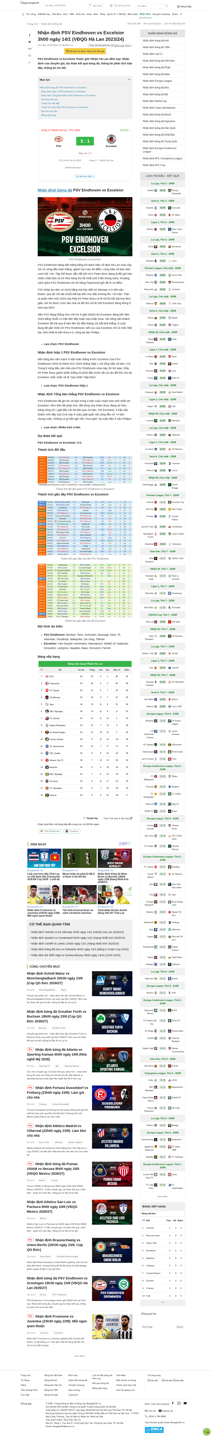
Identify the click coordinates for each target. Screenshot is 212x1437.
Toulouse (149, 371)
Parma (150, 325)
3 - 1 (163, 558)
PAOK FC (149, 811)
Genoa (150, 318)
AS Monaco (177, 449)
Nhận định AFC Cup (154, 165)
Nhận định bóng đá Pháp (156, 67)
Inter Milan (148, 699)
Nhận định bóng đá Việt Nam (159, 60)
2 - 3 (163, 874)
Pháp (102, 14)
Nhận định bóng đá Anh (156, 40)
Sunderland (177, 527)
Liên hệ (152, 1411)
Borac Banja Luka (177, 903)
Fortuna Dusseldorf (60, 1104)
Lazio (174, 261)
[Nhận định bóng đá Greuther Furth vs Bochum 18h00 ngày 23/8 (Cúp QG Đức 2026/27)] (112, 1021)
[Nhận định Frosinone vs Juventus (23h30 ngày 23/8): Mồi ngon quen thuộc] (112, 1326)
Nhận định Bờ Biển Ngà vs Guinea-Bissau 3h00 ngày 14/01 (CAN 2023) (75, 955)
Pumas (54, 1180)
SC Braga (149, 1031)
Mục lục (45, 79)
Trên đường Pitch (122, 5)
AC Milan (176, 215)
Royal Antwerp (149, 341)
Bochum (42, 1028)
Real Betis (148, 607)
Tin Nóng (25, 1380)
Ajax (174, 894)
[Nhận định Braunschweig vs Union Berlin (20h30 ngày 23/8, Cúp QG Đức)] (112, 1250)
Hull (148, 1296)
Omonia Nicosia (175, 848)
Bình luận (133, 14)
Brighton (149, 275)
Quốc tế (111, 14)
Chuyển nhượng (161, 14)
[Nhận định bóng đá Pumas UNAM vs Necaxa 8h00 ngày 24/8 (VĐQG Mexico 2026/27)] (112, 1174)
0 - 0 (163, 744)
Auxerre (175, 668)
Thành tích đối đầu (50, 103)
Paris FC (176, 378)
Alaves (175, 978)
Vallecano (149, 978)
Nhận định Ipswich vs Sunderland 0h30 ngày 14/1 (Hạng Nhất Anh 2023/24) (78, 937)
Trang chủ (26, 1375)
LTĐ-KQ (121, 14)
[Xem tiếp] (162, 1303)
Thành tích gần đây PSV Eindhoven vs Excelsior (64, 107)
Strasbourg (177, 593)
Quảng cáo (167, 1411)
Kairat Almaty (147, 1139)
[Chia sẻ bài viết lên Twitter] (29, 42)
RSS (147, 1404)
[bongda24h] (23, 14)
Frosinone (58, 1333)
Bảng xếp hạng (48, 115)
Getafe (150, 190)
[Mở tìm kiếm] (166, 6)
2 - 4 (163, 894)
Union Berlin (45, 1256)
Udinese (149, 706)
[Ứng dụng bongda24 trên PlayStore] (167, 1380)
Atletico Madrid (75, 1142)
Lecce (174, 470)
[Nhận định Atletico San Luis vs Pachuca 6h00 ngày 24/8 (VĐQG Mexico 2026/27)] (112, 1212)
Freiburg (42, 1104)
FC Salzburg (177, 1157)
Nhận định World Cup (155, 101)
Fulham (150, 1288)
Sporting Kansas (71, 1066)
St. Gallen (176, 794)
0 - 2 (163, 1174)
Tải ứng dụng (154, 1375)
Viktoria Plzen (175, 827)
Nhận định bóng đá (55, 190)
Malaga (175, 1125)
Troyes (150, 378)
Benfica (150, 993)
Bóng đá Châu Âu (53, 1385)
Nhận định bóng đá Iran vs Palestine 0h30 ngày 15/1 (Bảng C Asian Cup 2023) (80, 949)
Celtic (150, 1080)
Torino (150, 215)
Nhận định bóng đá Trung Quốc (160, 141)
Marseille (149, 593)
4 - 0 (163, 593)
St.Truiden (148, 846)
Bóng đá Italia (51, 1395)
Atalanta (149, 208)
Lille (173, 406)
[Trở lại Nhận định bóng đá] (29, 62)
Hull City (149, 509)
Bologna (149, 261)
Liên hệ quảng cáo (125, 1390)
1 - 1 (163, 731)
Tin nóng (31, 14)
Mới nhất (97, 5)
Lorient (175, 364)
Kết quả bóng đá (152, 23)
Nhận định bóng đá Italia (156, 74)
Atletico (150, 435)
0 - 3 (163, 1139)
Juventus (44, 1333)
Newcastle (148, 289)
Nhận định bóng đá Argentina (159, 121)
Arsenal (150, 502)
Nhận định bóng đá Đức (156, 87)
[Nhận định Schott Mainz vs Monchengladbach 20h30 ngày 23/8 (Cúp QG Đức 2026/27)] (112, 983)
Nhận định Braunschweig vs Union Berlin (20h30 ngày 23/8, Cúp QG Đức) (55, 1245)
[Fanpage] (173, 1403)
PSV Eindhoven (52, 831)
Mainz (64, 990)
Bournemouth (178, 282)
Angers (150, 406)
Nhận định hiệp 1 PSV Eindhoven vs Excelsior (63, 91)
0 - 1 (163, 752)
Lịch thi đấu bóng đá (174, 23)
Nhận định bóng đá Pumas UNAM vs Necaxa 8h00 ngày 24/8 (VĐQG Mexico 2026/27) (53, 1168)
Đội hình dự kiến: (49, 111)
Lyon (174, 371)
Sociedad (176, 607)
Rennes (150, 229)
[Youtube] (185, 1403)
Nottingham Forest (148, 535)
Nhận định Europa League (157, 81)
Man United (177, 509)
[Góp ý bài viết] (29, 55)
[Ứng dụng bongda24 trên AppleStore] (178, 1380)
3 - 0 (163, 502)
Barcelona (176, 246)
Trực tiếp (25, 1395)
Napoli (174, 318)
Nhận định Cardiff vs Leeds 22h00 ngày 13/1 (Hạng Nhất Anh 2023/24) (75, 943)
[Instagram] (179, 1403)
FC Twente (148, 867)
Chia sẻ (180, 1327)
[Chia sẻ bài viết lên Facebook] (29, 35)
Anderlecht (176, 1139)
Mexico (42, 1180)
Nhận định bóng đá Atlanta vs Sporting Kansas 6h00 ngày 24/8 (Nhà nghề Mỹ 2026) (57, 1054)
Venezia (149, 470)
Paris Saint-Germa (177, 231)
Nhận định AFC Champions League (162, 158)
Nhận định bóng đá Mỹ (155, 94)
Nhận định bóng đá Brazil (157, 114)
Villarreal (58, 1142)
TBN (71, 14)
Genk (174, 339)
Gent (151, 929)
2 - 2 (163, 884)
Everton (150, 516)
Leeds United (178, 534)
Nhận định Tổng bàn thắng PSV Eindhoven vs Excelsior (68, 95)
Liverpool (176, 289)
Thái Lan (149, 622)
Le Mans (149, 356)
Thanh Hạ (92, 818)
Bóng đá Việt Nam (53, 1375)
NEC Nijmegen (149, 1089)
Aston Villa (44, 1142)
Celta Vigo (176, 303)
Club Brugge (147, 484)
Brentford (149, 544)
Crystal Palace (175, 518)
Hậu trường (74, 1390)
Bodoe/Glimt (177, 1087)
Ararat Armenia (175, 733)
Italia (89, 14)
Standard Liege (149, 577)
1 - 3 (163, 902)
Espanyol (149, 392)
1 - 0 (163, 607)
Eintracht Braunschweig (67, 1256)
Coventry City (178, 502)
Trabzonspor (147, 752)
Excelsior (74, 831)
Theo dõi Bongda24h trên (102, 45)
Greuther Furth (58, 1028)
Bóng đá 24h (134, 23)
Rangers (149, 964)
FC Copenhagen (177, 1186)
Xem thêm (80, 1356)
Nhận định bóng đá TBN (156, 47)
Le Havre (149, 449)
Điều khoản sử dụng (126, 1380)
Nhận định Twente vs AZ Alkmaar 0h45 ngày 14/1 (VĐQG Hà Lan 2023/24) (77, 932)
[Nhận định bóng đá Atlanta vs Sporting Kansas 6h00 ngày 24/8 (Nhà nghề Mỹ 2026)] (112, 1059)
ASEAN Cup (44, 14)
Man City (149, 282)
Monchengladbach (47, 990)
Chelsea (150, 1265)
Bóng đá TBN (51, 1390)
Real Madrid (177, 392)
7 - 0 (163, 759)
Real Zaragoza (149, 560)
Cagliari (175, 325)
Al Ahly (175, 1066)
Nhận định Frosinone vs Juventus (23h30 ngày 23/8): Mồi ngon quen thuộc (57, 1321)
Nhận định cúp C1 (153, 54)
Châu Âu (80, 14)
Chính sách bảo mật (126, 1385)
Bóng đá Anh (51, 1380)
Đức (96, 14)
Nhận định (145, 14)
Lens (151, 668)
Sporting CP (44, 1066)
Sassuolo (176, 208)
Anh (65, 14)
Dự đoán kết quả (49, 99)
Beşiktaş (149, 721)
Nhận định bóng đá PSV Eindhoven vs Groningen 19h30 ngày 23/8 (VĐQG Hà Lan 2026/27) (57, 1283)
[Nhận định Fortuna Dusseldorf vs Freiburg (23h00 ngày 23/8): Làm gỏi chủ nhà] (112, 1098)
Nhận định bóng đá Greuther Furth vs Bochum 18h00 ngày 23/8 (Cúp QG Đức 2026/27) (56, 1016)
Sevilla (175, 653)
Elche (150, 246)
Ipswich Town (147, 527)
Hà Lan (43, 1295)
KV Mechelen (178, 682)
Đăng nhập (185, 6)
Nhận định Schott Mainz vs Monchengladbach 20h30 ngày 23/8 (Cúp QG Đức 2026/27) (55, 978)
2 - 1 (163, 936)
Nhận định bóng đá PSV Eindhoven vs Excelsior (63, 87)
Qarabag (175, 867)
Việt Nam (56, 14)
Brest (174, 356)
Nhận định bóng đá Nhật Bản (159, 134)
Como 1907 (177, 706)
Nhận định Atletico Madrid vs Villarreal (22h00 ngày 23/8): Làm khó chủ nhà (56, 1130)
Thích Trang (147, 1327)
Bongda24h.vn (177, 1422)
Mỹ (57, 1066)
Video (175, 14)
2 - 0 (163, 576)
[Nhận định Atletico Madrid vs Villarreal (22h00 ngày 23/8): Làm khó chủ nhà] (112, 1136)
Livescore (73, 1395)
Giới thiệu (121, 1375)
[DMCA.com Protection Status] (154, 1432)
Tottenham (176, 544)
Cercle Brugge (175, 486)
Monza (175, 699)
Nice (151, 364)
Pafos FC (176, 1020)
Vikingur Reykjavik (149, 903)
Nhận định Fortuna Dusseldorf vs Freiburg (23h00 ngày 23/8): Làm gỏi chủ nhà (57, 1092)
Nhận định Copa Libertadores (159, 107)
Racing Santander (176, 192)
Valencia (149, 303)
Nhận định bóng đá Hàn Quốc (159, 128)
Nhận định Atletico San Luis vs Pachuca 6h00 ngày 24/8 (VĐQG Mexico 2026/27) (52, 1206)
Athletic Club (177, 558)
